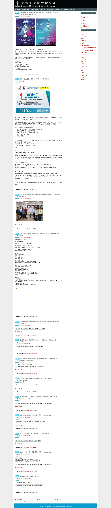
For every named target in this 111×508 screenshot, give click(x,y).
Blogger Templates (56, 506)
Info (84, 17)
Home (38, 499)
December (86, 45)
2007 (83, 77)
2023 (83, 38)
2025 (83, 34)
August (85, 52)
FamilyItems (85, 15)
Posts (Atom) (24, 502)
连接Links (57, 9)
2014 (83, 64)
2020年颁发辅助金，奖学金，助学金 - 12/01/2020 (35, 415)
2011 (83, 70)
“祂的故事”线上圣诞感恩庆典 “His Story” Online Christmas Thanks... (89, 49)
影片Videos (50, 9)
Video (84, 25)
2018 (83, 57)
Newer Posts (18, 499)
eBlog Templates (69, 506)
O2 (40, 506)
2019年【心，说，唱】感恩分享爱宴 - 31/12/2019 (35, 452)
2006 (83, 79)
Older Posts (58, 499)
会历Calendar (64, 9)
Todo (84, 23)
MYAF (84, 20)
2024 (83, 36)
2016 (83, 61)
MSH (84, 18)
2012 (83, 68)
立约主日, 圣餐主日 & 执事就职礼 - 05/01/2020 (34, 433)
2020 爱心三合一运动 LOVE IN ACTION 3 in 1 (34, 79)
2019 (83, 55)
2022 (83, 40)
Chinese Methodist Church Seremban (60, 505)
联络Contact (73, 9)
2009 (83, 74)
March (85, 54)
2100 (83, 33)
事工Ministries (25, 9)
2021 (83, 42)
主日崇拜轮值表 (86, 26)
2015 (83, 63)
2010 (83, 72)
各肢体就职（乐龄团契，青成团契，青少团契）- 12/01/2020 (38, 397)
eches (45, 506)
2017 (83, 59)
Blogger (49, 506)
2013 (83, 66)
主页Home (17, 9)
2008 (83, 75)
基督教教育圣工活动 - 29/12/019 (30, 476)
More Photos (18, 224)
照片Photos (42, 9)
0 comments (27, 16)
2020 (83, 43)
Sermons (85, 22)
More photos (19, 489)
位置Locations (34, 9)
